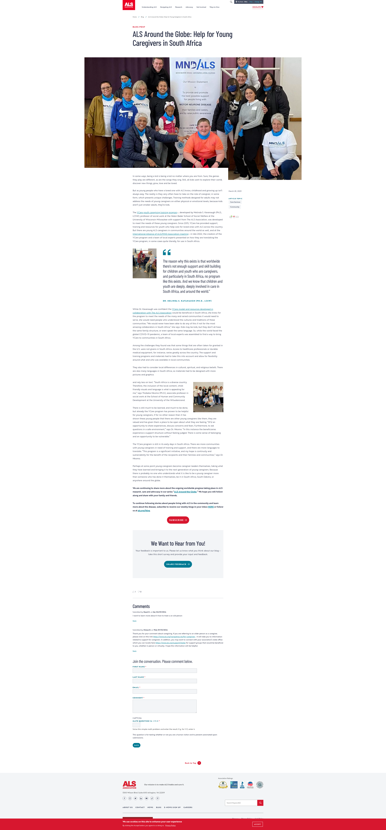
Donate (257, 7)
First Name (145, 667)
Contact (140, 807)
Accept (257, 824)
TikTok (152, 798)
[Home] (129, 5)
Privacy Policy (170, 825)
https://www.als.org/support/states (171, 642)
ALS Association (129, 785)
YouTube (146, 798)
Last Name (145, 677)
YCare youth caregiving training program (157, 212)
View (251, 2)
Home (135, 17)
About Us (128, 807)
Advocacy (189, 7)
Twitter (135, 798)
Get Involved (201, 7)
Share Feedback (176, 564)
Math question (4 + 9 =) (152, 721)
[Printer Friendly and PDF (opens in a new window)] (234, 216)
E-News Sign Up (172, 807)
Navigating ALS (166, 7)
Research (178, 7)
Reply (134, 621)
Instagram (130, 798)
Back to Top (190, 763)
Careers (188, 807)
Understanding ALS (149, 7)
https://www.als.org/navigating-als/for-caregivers (174, 636)
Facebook (124, 798)
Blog (142, 17)
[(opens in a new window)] (223, 784)
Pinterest (157, 798)
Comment (144, 698)
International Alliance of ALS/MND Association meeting (160, 233)
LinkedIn (141, 798)
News (150, 807)
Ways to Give (214, 7)
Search (231, 2)
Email (142, 687)
